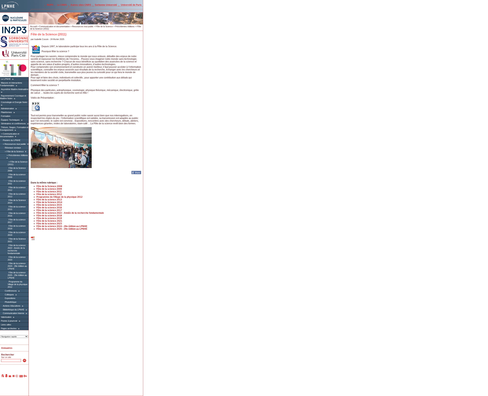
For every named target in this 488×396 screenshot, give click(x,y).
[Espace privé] (25, 376)
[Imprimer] (6, 376)
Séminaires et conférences (13, 123)
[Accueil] (2, 376)
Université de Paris (131, 5)
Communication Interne (13, 313)
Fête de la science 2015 (49, 205)
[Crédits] (16, 376)
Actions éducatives (11, 306)
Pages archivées (9, 328)
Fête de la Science (15, 151)
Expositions (10, 298)
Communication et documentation (54, 26)
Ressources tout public (15, 144)
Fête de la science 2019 (49, 218)
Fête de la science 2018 (49, 215)
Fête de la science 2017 (49, 210)
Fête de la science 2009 (49, 189)
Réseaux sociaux (13, 148)
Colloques (9, 294)
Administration (7, 108)
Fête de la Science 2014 (49, 202)
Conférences (11, 291)
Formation (5, 116)
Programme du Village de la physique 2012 (17, 284)
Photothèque (10, 302)
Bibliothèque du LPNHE (13, 309)
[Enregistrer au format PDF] (33, 239)
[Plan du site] (13, 376)
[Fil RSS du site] (21, 376)
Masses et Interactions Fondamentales (11, 84)
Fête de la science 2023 (49, 223)
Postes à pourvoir (9, 321)
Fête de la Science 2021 (49, 221)
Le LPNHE (6, 79)
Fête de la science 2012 (49, 194)
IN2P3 (50, 5)
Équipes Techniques (10, 120)
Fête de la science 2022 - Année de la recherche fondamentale (70, 213)
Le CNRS (62, 5)
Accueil (33, 26)
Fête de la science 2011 (49, 191)
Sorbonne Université (106, 5)
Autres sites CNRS (81, 5)
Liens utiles (6, 324)
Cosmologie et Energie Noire (14, 102)
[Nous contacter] (10, 376)
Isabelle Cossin (41, 39)
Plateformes (6, 112)
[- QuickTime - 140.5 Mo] (36, 110)
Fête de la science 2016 (49, 207)
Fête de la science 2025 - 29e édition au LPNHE (17, 275)
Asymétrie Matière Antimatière (14, 89)
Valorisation (6, 317)
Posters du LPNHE (11, 140)
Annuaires (6, 348)
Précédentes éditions (18, 155)
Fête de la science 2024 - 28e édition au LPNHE (17, 266)
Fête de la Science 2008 (49, 186)
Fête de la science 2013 (49, 199)
